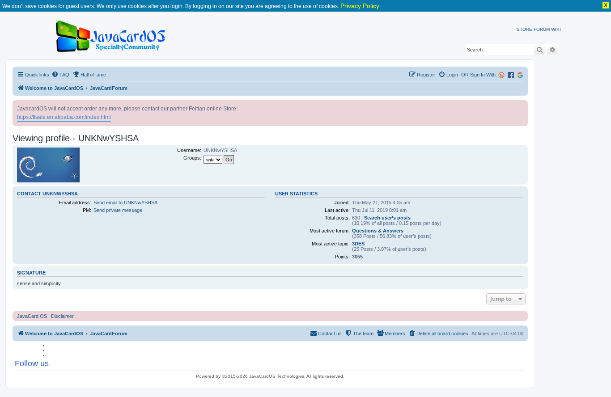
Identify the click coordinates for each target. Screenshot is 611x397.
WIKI (556, 29)
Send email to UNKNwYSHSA (125, 202)
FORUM (542, 29)
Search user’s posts (387, 217)
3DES (358, 243)
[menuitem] (60, 74)
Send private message (117, 210)
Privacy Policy (359, 5)
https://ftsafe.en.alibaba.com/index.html (64, 117)
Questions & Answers (377, 230)
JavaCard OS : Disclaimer (45, 316)
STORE (524, 29)
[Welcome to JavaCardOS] (111, 34)
